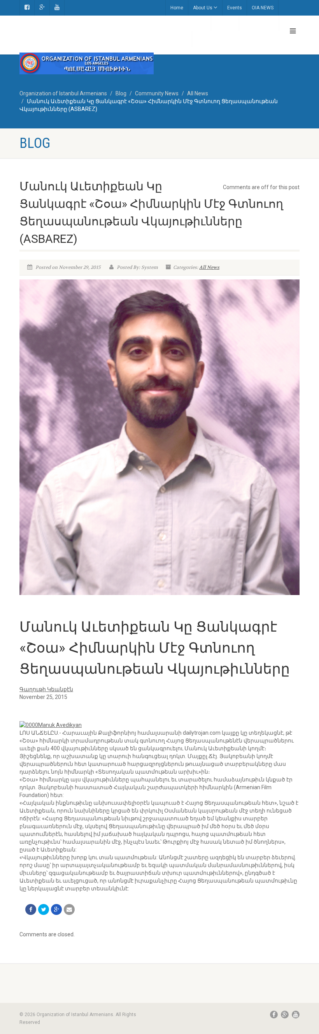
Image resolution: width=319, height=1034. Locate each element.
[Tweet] (43, 909)
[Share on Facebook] (30, 909)
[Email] (69, 909)
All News (209, 267)
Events (234, 8)
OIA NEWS (262, 8)
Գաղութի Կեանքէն (46, 689)
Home (176, 8)
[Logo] (86, 63)
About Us (202, 8)
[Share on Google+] (56, 909)
